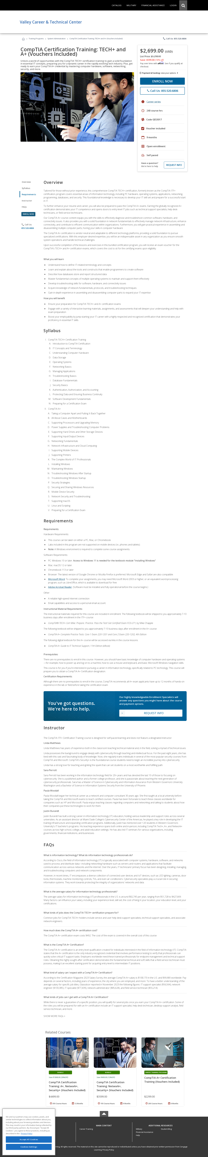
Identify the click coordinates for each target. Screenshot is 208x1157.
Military (139, 1129)
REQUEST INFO (174, 165)
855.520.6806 (27, 228)
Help (138, 1135)
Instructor (27, 200)
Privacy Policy (108, 1150)
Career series (154, 101)
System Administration (57, 38)
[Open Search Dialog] (183, 5)
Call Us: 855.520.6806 (174, 38)
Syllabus (26, 188)
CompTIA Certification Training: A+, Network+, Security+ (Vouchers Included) (67, 1086)
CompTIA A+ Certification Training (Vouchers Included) (162, 1079)
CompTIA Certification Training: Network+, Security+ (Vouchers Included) (115, 1086)
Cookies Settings (29, 1147)
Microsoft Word (56, 579)
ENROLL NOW (162, 81)
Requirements (29, 194)
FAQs (24, 207)
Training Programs (36, 38)
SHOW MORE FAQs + (54, 1016)
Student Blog (166, 1129)
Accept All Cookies (29, 1139)
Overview (26, 182)
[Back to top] (104, 1124)
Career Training (86, 1129)
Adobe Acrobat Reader (60, 587)
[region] (28, 1131)
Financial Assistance (144, 1132)
